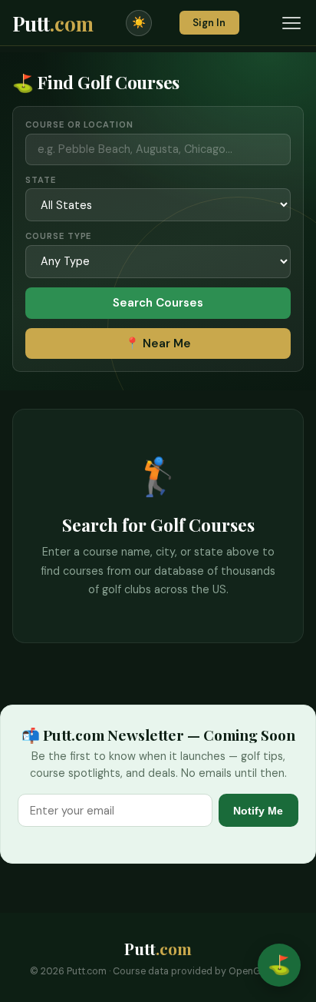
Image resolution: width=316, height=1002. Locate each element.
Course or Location (79, 124)
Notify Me (258, 811)
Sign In (209, 22)
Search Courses (158, 302)
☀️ (139, 22)
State (40, 179)
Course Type (58, 236)
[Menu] (291, 23)
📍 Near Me (158, 343)
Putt (53, 23)
